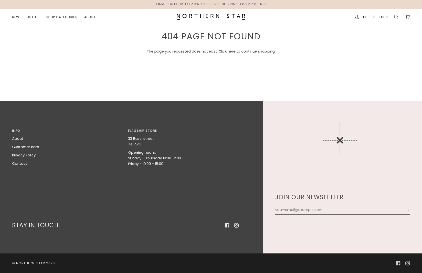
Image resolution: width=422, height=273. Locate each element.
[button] (33, 17)
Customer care (25, 146)
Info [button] (16, 131)
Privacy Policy (24, 155)
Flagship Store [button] (142, 131)
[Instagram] (236, 225)
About (17, 138)
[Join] (403, 210)
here (231, 51)
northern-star (30, 263)
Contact (19, 163)
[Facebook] (227, 225)
